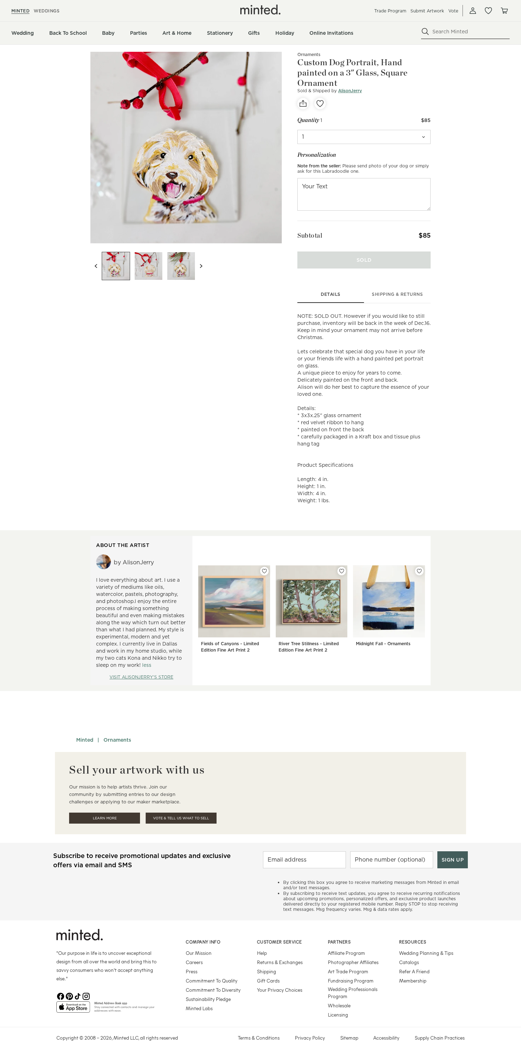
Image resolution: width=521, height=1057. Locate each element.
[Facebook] (60, 995)
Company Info (203, 942)
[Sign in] (472, 10)
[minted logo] (260, 10)
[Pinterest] (69, 995)
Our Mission (199, 953)
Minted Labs (199, 1008)
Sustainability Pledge (208, 999)
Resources (412, 942)
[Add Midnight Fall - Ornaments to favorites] (419, 571)
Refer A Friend (414, 971)
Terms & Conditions (259, 1037)
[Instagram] (86, 995)
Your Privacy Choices (279, 989)
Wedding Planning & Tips (426, 953)
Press (191, 971)
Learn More (105, 818)
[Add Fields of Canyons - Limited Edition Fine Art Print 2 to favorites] (264, 571)
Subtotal (309, 235)
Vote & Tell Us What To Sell (181, 818)
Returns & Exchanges (280, 962)
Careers (194, 962)
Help (262, 953)
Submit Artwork (427, 10)
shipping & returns (397, 294)
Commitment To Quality (211, 980)
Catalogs (409, 962)
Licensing (338, 1014)
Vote (453, 10)
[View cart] (504, 10)
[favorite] (320, 103)
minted (20, 10)
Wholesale (339, 1005)
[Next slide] (201, 266)
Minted (84, 740)
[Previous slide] (96, 266)
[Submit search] (425, 31)
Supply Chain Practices (440, 1037)
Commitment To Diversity (213, 989)
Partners (339, 942)
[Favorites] (488, 10)
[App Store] (73, 1009)
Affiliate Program (346, 953)
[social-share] (303, 103)
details (331, 294)
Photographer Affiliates (353, 962)
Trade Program (390, 10)
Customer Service (279, 942)
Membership (412, 980)
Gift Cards (268, 980)
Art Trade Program (348, 971)
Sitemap (349, 1037)
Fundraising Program (351, 980)
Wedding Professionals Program (352, 993)
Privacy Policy (310, 1037)
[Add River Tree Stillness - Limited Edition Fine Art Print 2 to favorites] (341, 571)
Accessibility (386, 1037)
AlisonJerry (350, 90)
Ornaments (308, 54)
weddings (47, 10)
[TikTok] (77, 995)
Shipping (266, 971)
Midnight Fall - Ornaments (383, 643)
